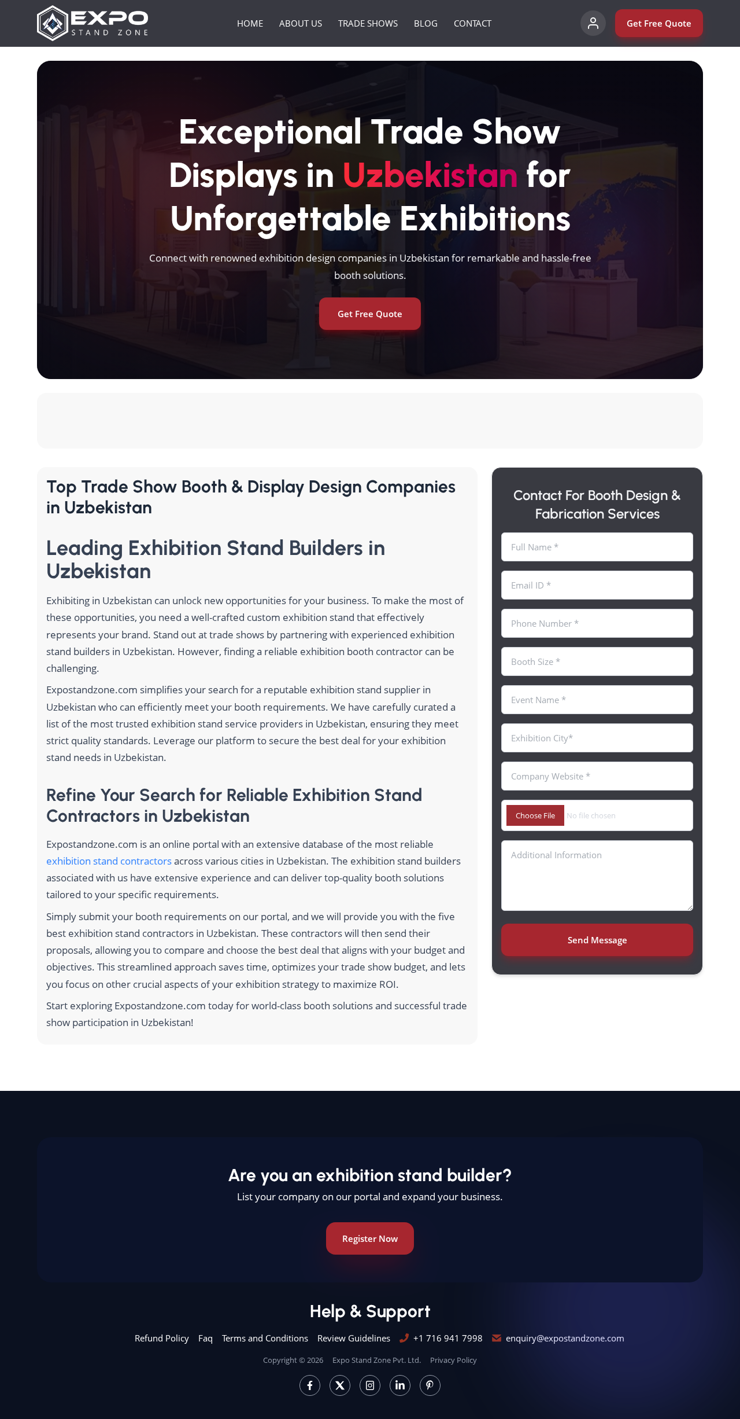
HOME (250, 23)
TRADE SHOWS (368, 23)
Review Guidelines (353, 1338)
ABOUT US (300, 23)
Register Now (370, 1238)
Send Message (597, 940)
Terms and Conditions (265, 1338)
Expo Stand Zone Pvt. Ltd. (376, 1360)
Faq (205, 1338)
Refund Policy (162, 1338)
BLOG (426, 23)
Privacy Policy (453, 1360)
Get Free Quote (659, 23)
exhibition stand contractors (109, 860)
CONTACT (472, 23)
